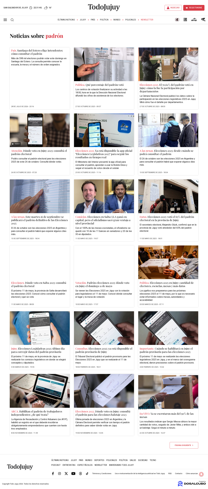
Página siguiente (183, 445)
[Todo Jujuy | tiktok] (87, 473)
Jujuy (83, 19)
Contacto (178, 473)
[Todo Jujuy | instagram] (59, 473)
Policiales (130, 19)
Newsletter (147, 19)
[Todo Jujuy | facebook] (52, 473)
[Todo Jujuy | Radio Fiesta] (203, 20)
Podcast (56, 465)
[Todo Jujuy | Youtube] (73, 473)
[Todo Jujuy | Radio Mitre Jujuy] (194, 20)
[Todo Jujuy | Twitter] (66, 473)
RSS (169, 473)
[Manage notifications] (201, 474)
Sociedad (143, 460)
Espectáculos (85, 465)
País (93, 19)
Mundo (116, 19)
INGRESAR (175, 7)
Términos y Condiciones (101, 473)
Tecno (153, 460)
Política (104, 19)
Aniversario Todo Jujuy (121, 465)
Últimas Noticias (66, 19)
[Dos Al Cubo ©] (192, 485)
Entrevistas (69, 465)
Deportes (99, 460)
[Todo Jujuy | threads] (80, 473)
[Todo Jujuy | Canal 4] (177, 20)
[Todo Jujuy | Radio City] (185, 20)
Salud (133, 460)
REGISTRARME (195, 7)
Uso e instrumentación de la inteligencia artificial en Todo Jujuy (140, 473)
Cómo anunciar (192, 473)
